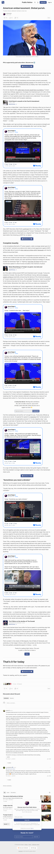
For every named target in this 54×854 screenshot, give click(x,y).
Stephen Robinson (12, 818)
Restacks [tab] (12, 698)
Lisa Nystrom (9, 767)
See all (5, 824)
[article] (27, 799)
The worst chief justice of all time (13, 796)
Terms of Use (33, 823)
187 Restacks (19, 684)
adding (14, 111)
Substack (20, 851)
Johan (7, 710)
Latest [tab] (8, 792)
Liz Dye (10, 102)
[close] (40, 801)
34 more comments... (7, 785)
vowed (45, 292)
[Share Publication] (37, 2)
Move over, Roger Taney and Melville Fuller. (13, 798)
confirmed (26, 229)
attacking (27, 394)
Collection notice (35, 844)
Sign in (50, 2)
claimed (11, 290)
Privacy (26, 844)
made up (16, 288)
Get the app (33, 847)
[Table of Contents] (1, 427)
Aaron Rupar (8, 13)
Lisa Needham (11, 799)
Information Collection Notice (26, 824)
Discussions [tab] (13, 792)
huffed (30, 279)
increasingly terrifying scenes (24, 82)
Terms (29, 844)
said (49, 109)
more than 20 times (33, 261)
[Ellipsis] (50, 710)
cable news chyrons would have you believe (31, 90)
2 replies (9, 779)
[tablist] (8, 698)
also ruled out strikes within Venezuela (32, 250)
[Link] (1, 243)
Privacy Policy (37, 824)
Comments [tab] (6, 698)
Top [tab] (4, 792)
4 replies (9, 762)
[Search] (35, 2)
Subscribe (43, 2)
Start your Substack (23, 847)
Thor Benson (18, 268)
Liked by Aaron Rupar (11, 768)
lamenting (33, 417)
